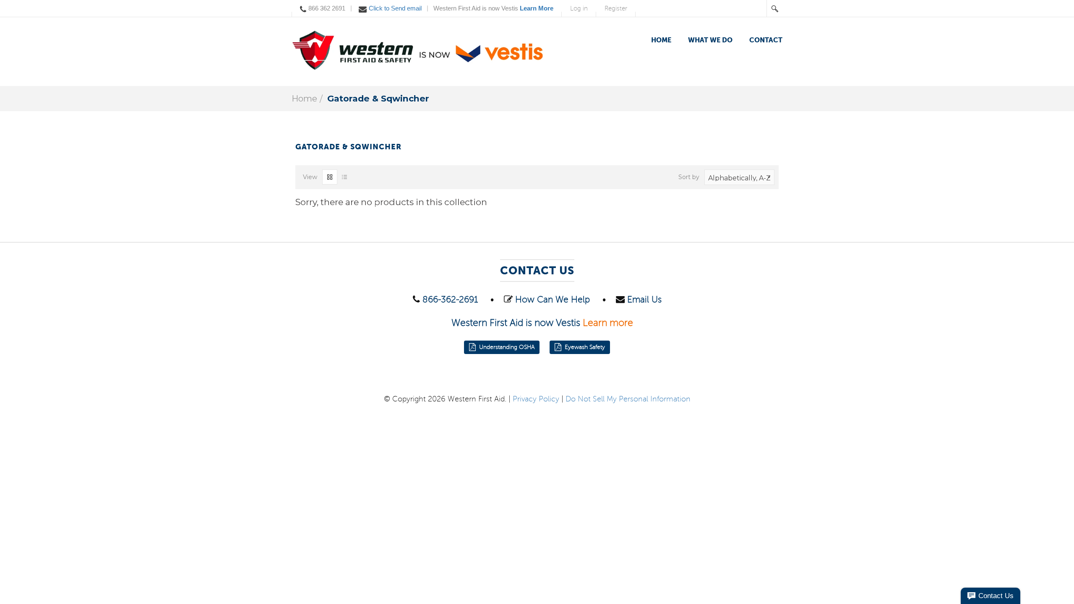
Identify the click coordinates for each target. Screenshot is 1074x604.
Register (616, 8)
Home (661, 40)
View (310, 177)
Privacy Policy (536, 399)
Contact (765, 40)
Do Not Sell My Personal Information (628, 399)
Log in (579, 8)
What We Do (710, 40)
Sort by (688, 177)
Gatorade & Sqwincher (378, 98)
